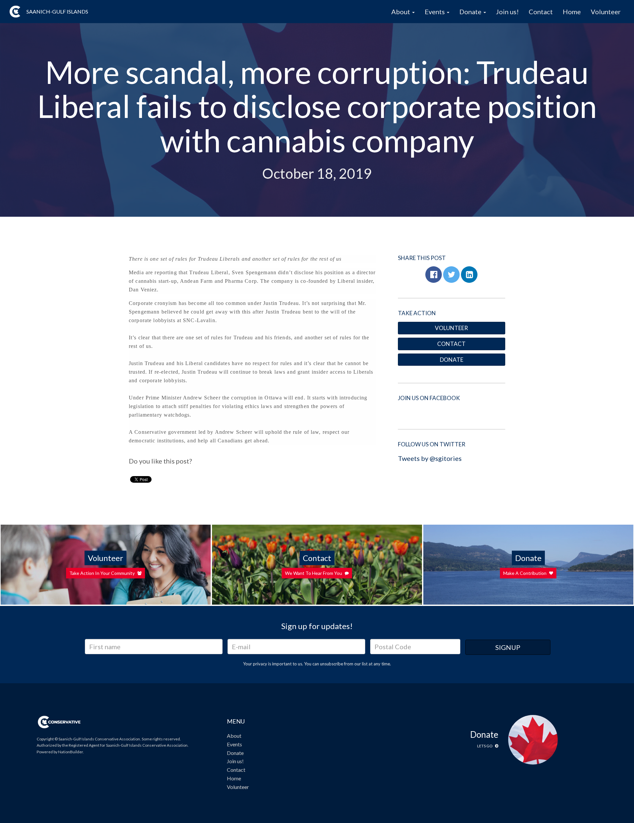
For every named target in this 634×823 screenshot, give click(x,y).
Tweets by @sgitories (430, 458)
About (234, 735)
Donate (451, 359)
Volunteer (606, 12)
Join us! (507, 12)
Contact (541, 12)
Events (234, 744)
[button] (433, 274)
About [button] (401, 12)
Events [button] (435, 12)
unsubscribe (331, 663)
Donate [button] (471, 12)
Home (572, 12)
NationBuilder (70, 751)
